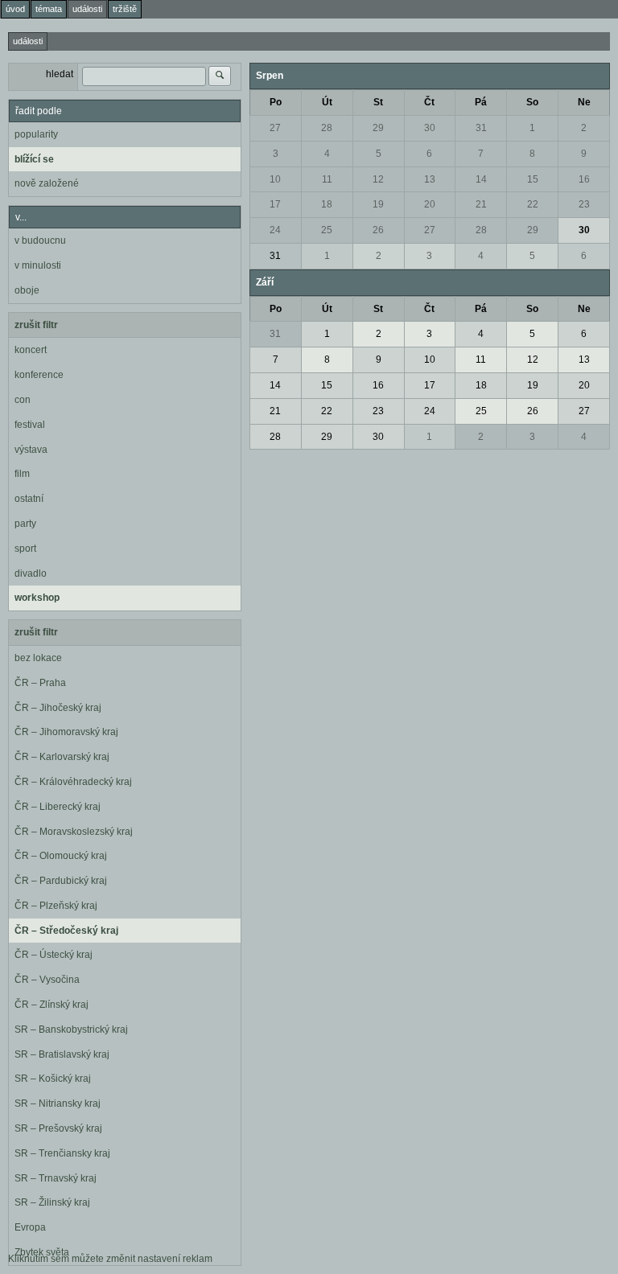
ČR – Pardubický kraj (60, 880)
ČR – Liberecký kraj (57, 806)
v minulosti (37, 265)
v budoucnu (40, 240)
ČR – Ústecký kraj (53, 954)
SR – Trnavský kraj (55, 1178)
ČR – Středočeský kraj (66, 930)
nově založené (46, 183)
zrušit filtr (36, 325)
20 (429, 204)
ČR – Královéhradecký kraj (73, 781)
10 (275, 179)
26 (378, 230)
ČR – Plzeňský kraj (55, 905)
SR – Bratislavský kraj (61, 1054)
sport (25, 548)
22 (532, 204)
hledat (59, 74)
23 (584, 204)
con (22, 399)
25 (326, 230)
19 (378, 204)
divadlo (30, 573)
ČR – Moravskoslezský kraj (73, 831)
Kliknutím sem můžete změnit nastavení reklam (110, 1258)
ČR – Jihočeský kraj (57, 707)
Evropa (30, 1227)
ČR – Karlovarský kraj (61, 756)
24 (275, 230)
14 (481, 179)
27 (275, 128)
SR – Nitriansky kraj (57, 1103)
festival (29, 424)
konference (39, 374)
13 (429, 179)
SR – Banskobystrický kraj (71, 1029)
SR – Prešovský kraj (58, 1128)
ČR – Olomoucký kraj (60, 855)
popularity (36, 134)
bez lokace (38, 658)
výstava (30, 449)
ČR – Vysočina (47, 979)
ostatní (28, 498)
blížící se (34, 159)
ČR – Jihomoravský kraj (66, 732)
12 (378, 179)
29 (378, 128)
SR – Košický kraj (52, 1078)
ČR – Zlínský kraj (51, 1004)
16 (584, 179)
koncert (30, 349)
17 (275, 204)
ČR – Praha (40, 682)
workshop (37, 597)
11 (327, 179)
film (22, 473)
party (25, 523)
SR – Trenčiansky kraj (62, 1153)
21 (481, 204)
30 (429, 128)
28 (326, 128)
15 (532, 179)
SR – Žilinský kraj (52, 1202)
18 (326, 204)
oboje (26, 290)
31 (481, 128)
